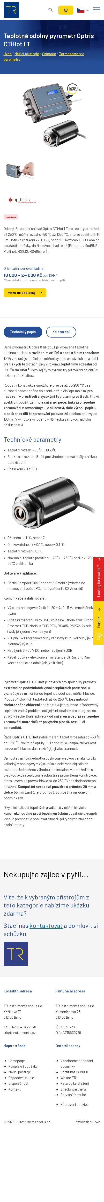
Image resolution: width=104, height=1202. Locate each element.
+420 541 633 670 (23, 1027)
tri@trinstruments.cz (20, 1032)
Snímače (49, 53)
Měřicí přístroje (27, 53)
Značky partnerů (73, 1089)
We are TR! (68, 1077)
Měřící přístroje (19, 1072)
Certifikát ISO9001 (74, 1072)
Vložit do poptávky (21, 293)
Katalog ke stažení (74, 1083)
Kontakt (14, 1089)
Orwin (96, 1122)
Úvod (8, 53)
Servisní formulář (73, 1094)
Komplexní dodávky (22, 1066)
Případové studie (21, 1077)
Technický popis (23, 332)
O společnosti (18, 1083)
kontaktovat (46, 925)
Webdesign (83, 1122)
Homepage (16, 1060)
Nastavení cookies (74, 1104)
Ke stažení (61, 332)
